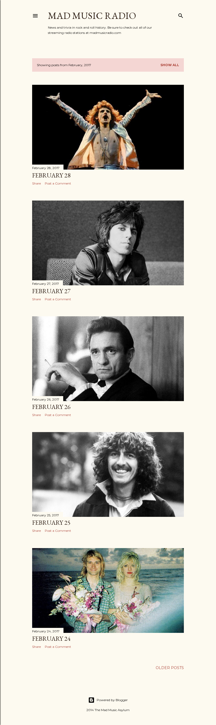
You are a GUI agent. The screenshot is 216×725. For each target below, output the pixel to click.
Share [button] (36, 183)
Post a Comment (58, 183)
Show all (169, 65)
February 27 (51, 291)
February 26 (51, 407)
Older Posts (170, 667)
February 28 (51, 175)
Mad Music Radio (92, 15)
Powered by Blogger (112, 700)
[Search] (181, 14)
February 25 (51, 522)
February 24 (51, 638)
